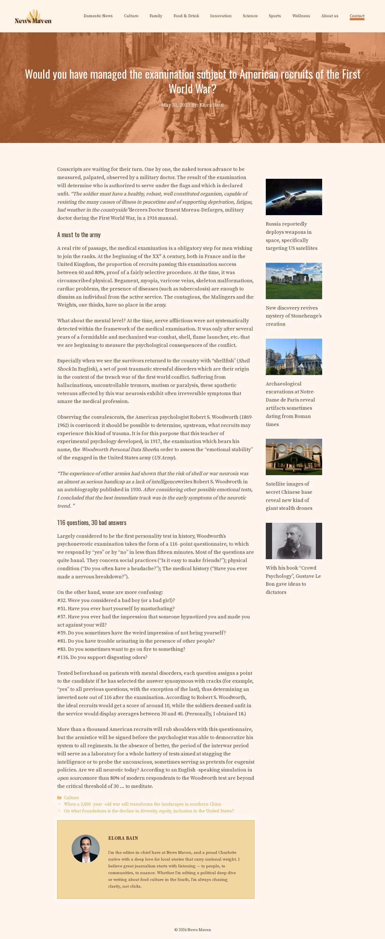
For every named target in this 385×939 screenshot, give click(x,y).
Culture (131, 16)
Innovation (221, 16)
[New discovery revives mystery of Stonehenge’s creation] (294, 295)
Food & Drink (186, 16)
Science (250, 16)
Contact (357, 16)
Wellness (301, 16)
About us (329, 16)
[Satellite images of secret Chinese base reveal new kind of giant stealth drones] (294, 471)
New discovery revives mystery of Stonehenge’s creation (294, 316)
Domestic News (98, 16)
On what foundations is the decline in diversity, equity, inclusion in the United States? (149, 811)
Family (156, 16)
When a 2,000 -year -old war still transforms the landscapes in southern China (142, 804)
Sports (275, 16)
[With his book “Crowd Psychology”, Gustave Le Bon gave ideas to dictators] (294, 555)
